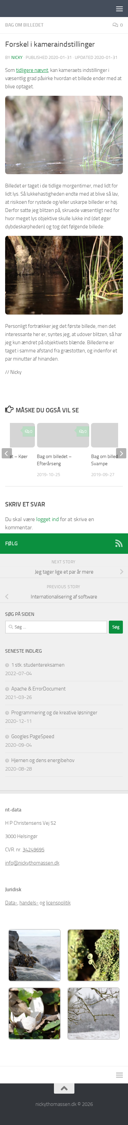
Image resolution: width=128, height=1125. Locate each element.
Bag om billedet (24, 25)
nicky (17, 57)
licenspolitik (58, 903)
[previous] (7, 453)
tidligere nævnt (32, 70)
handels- (29, 903)
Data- (11, 903)
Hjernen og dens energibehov (42, 760)
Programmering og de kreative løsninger (54, 713)
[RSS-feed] (119, 543)
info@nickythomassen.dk (32, 863)
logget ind (47, 519)
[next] (121, 453)
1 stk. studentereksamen (38, 665)
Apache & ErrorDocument (38, 689)
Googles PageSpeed (32, 736)
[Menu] (119, 8)
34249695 (33, 850)
